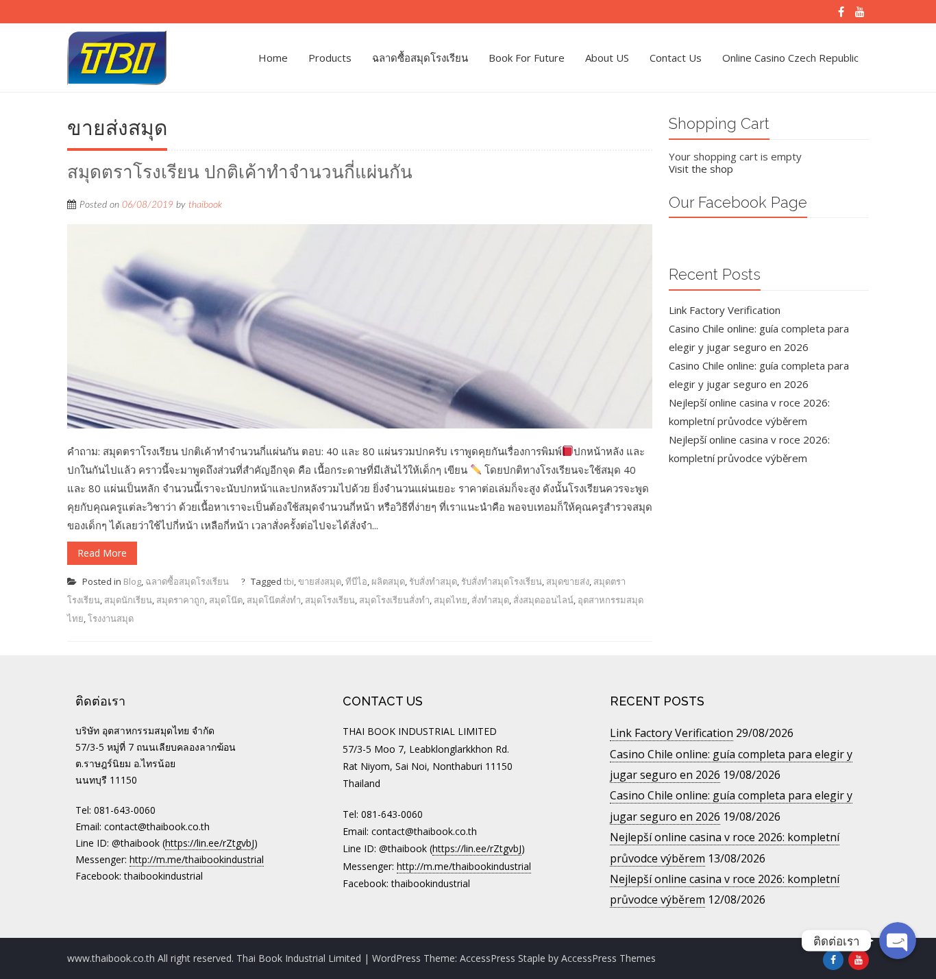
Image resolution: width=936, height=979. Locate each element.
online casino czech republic (790, 57)
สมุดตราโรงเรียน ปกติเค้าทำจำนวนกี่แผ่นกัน (239, 172)
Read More (102, 552)
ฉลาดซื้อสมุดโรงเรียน (420, 57)
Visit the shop (701, 169)
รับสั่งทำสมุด (433, 581)
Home (273, 57)
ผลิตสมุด (388, 581)
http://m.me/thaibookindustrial (197, 859)
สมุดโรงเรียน (330, 600)
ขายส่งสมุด (319, 581)
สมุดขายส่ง (567, 581)
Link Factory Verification (724, 310)
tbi (289, 581)
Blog (132, 581)
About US (607, 57)
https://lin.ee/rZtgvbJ (209, 842)
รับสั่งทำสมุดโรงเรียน (501, 581)
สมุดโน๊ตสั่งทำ (274, 600)
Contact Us (676, 57)
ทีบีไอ (356, 581)
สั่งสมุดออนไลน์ (543, 600)
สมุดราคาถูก (180, 600)
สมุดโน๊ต (226, 600)
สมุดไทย (450, 600)
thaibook (205, 205)
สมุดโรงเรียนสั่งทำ (394, 600)
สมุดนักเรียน (128, 600)
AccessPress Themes (608, 958)
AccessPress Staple (502, 958)
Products (330, 57)
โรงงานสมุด (111, 618)
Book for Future (527, 57)
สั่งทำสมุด (490, 600)
